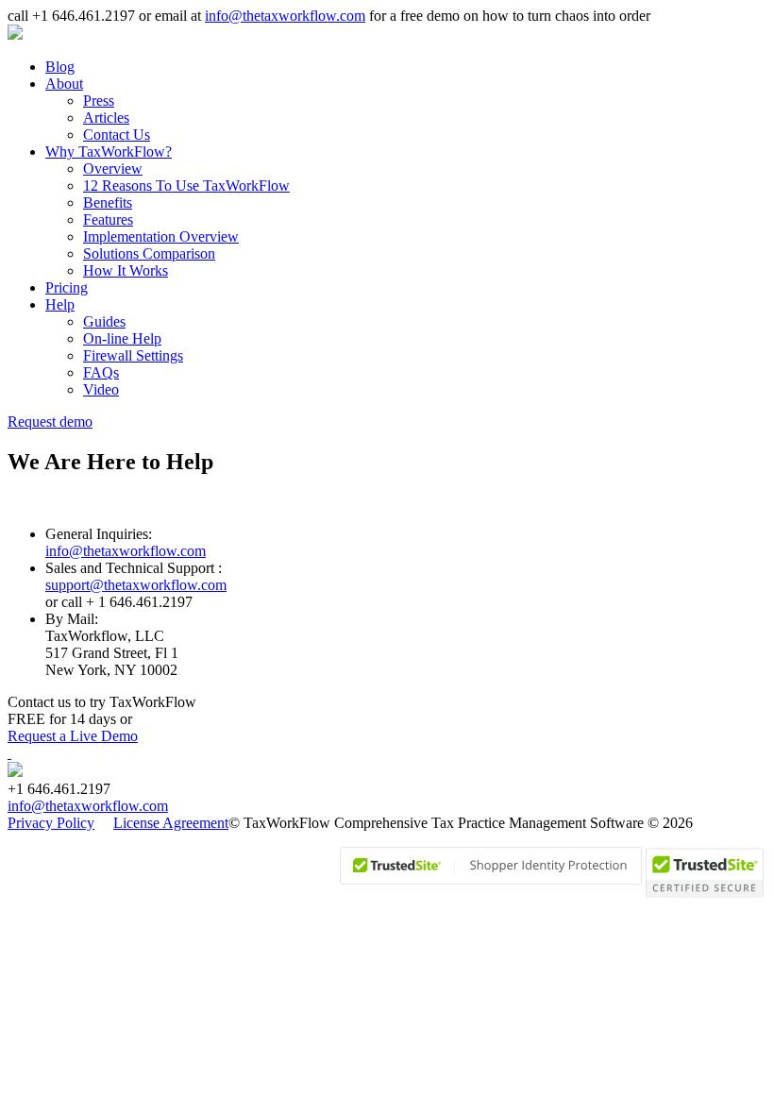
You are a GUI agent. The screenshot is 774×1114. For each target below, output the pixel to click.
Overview (113, 168)
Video (101, 389)
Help (60, 304)
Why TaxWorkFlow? (108, 151)
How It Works (125, 270)
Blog (60, 67)
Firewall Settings (133, 355)
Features (108, 219)
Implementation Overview (161, 236)
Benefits (107, 202)
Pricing (66, 287)
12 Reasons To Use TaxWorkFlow (186, 185)
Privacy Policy (51, 823)
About (64, 84)
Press (98, 101)
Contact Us (116, 135)
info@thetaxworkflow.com (285, 16)
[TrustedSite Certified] (491, 866)
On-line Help (122, 338)
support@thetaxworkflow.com (136, 585)
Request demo (50, 422)
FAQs (101, 372)
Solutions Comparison (149, 253)
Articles (106, 118)
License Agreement (170, 823)
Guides (104, 321)
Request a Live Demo (73, 736)
